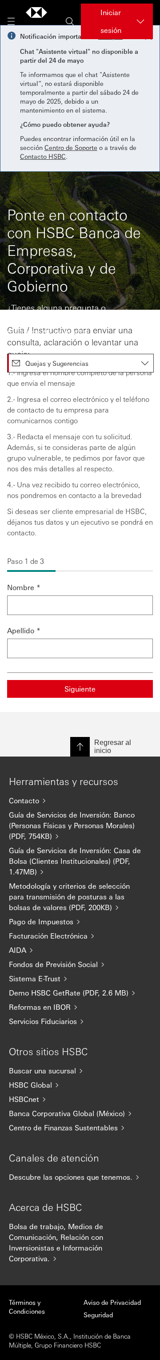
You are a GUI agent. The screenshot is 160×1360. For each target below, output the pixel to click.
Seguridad (98, 1315)
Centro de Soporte (70, 147)
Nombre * (23, 587)
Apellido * (23, 630)
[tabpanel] (80, 511)
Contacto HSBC (43, 156)
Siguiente (80, 688)
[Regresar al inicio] (80, 747)
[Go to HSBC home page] (36, 21)
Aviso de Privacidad (112, 1302)
